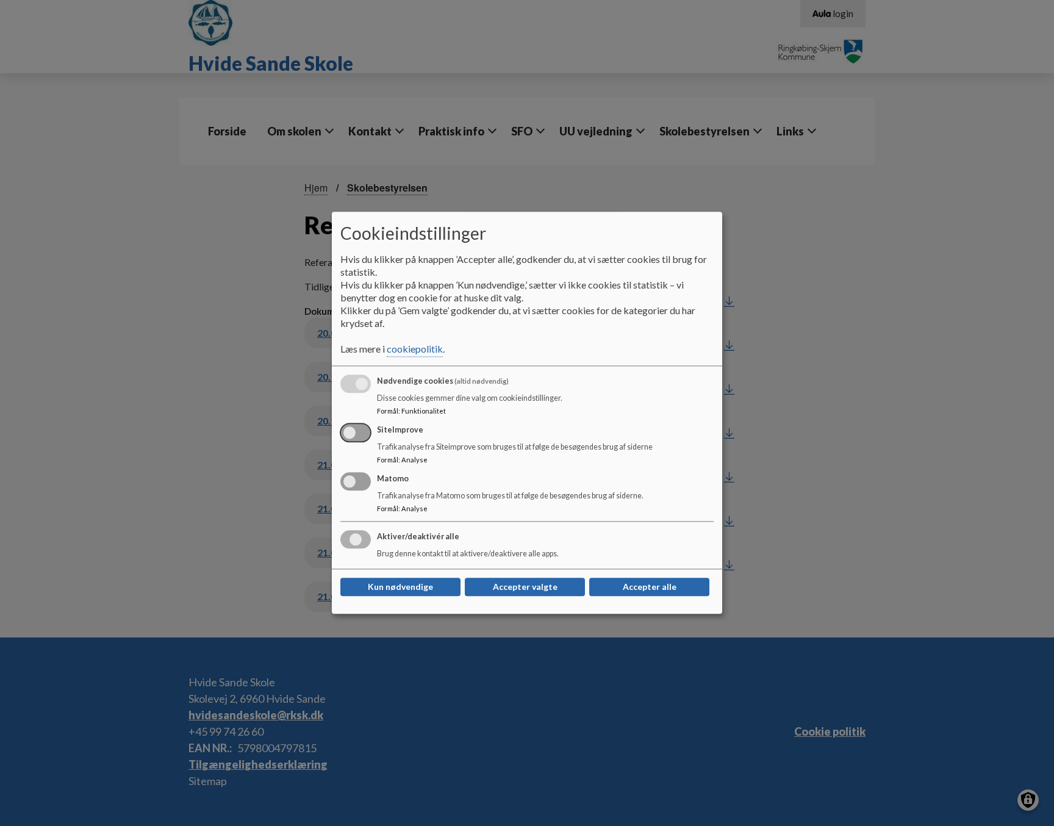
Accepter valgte (525, 587)
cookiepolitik (415, 349)
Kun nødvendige (400, 587)
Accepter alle (649, 587)
